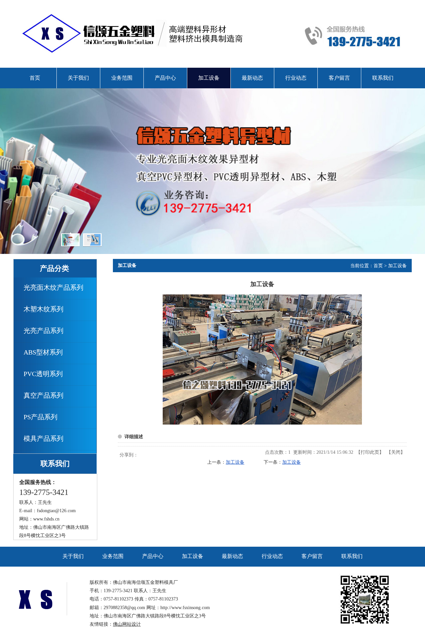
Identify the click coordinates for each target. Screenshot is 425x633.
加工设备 (397, 265)
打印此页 (370, 452)
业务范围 (113, 556)
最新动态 (232, 556)
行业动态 (272, 556)
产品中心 (152, 556)
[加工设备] (262, 423)
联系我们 (352, 556)
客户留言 (312, 556)
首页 (378, 265)
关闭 (395, 452)
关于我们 (73, 556)
